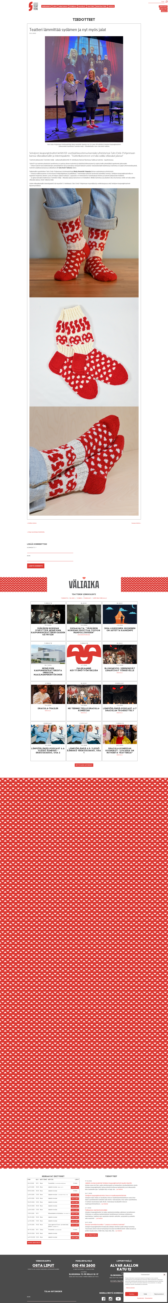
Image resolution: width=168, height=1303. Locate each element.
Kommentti (32, 547)
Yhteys (111, 6)
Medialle (164, 10)
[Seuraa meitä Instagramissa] (110, 1300)
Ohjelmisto (46, 6)
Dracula (120, 672)
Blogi (72, 598)
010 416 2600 (83, 1265)
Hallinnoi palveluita (130, 1287)
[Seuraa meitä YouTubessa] (118, 1300)
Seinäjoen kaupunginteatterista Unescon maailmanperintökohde (111, 1200)
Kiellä (145, 1294)
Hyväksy (131, 1294)
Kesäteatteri (101, 6)
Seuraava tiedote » (136, 523)
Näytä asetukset (159, 1294)
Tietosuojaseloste (148, 1298)
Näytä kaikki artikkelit (84, 764)
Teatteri (90, 6)
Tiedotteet (163, 8)
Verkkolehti (163, 6)
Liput (55, 6)
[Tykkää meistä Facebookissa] (103, 1300)
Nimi (29, 556)
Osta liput (75, 1187)
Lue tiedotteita (91, 1234)
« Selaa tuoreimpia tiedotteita (35, 532)
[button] (164, 1275)
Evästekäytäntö (140, 1298)
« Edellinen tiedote (31, 523)
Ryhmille (73, 6)
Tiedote (64, 598)
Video (79, 598)
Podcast (87, 598)
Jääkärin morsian (84, 634)
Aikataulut (63, 6)
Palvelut (81, 6)
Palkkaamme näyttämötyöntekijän (110, 1214)
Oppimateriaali (100, 598)
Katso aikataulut (34, 1242)
